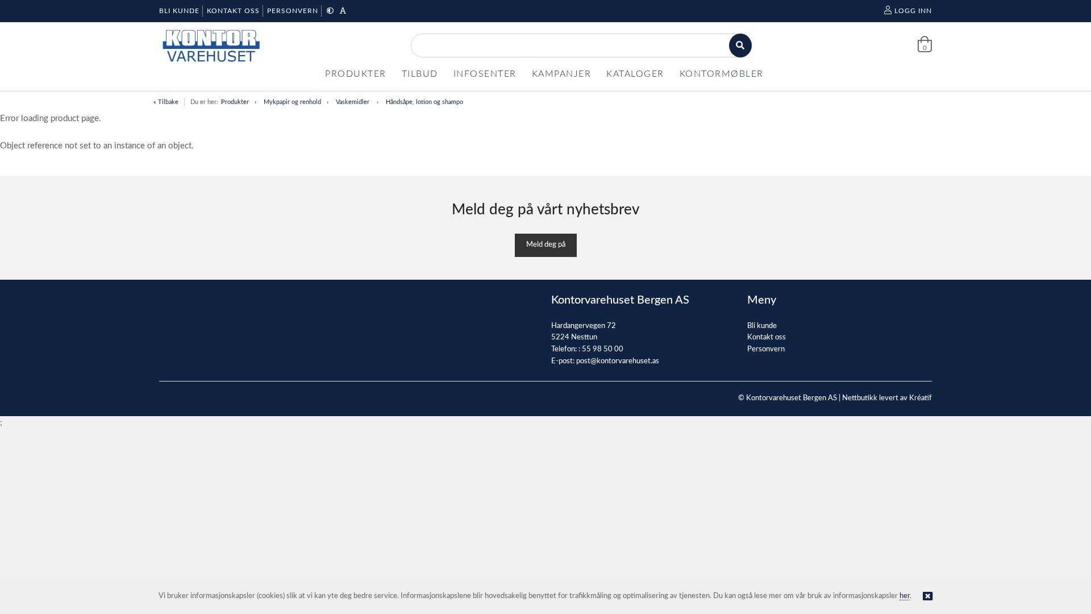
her (905, 596)
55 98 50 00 (602, 349)
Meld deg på (545, 244)
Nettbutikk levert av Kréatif (887, 398)
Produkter (235, 102)
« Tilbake (165, 102)
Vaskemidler (353, 102)
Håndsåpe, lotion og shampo (424, 102)
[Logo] (210, 45)
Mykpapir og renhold (292, 102)
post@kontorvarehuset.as (617, 361)
